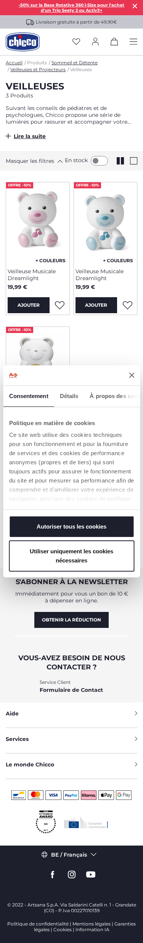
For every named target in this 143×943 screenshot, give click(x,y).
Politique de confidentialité (38, 924)
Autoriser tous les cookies (71, 526)
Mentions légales (91, 924)
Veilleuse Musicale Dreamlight (32, 275)
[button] (32, 161)
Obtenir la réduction (71, 620)
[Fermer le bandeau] (131, 375)
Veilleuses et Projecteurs (38, 69)
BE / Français (69, 854)
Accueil (14, 62)
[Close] (135, 6)
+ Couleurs (50, 260)
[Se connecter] (95, 42)
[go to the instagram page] (71, 874)
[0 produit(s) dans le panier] (114, 43)
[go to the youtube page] (90, 874)
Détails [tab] (68, 396)
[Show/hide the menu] (133, 42)
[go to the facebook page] (52, 874)
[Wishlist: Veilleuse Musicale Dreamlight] (60, 305)
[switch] (99, 161)
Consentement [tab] (28, 396)
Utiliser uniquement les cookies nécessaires (71, 556)
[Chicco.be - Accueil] (23, 41)
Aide (12, 713)
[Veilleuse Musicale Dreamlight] (37, 222)
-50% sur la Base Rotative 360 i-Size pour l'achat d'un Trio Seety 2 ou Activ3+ (71, 7)
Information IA (92, 929)
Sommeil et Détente (74, 62)
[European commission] (86, 822)
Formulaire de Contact (71, 690)
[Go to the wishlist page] (76, 42)
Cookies (62, 929)
